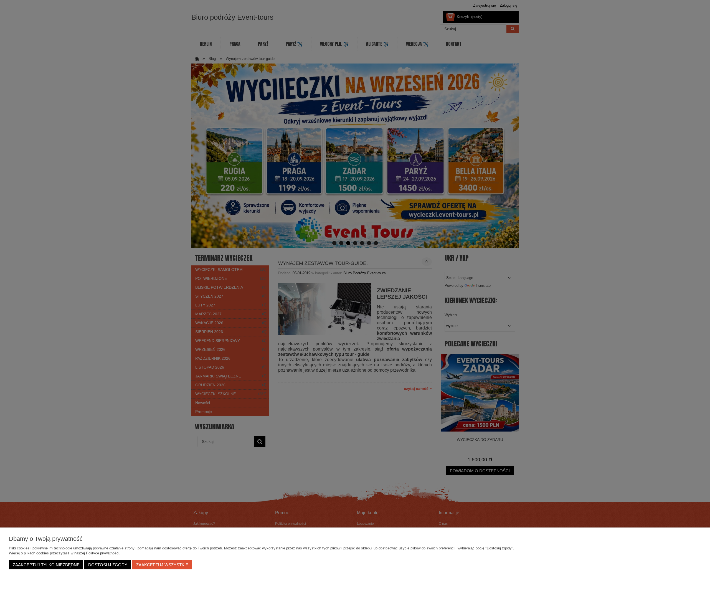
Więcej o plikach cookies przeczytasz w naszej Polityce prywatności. (64, 553)
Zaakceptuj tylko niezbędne (46, 564)
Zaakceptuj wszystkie (162, 564)
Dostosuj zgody (107, 564)
